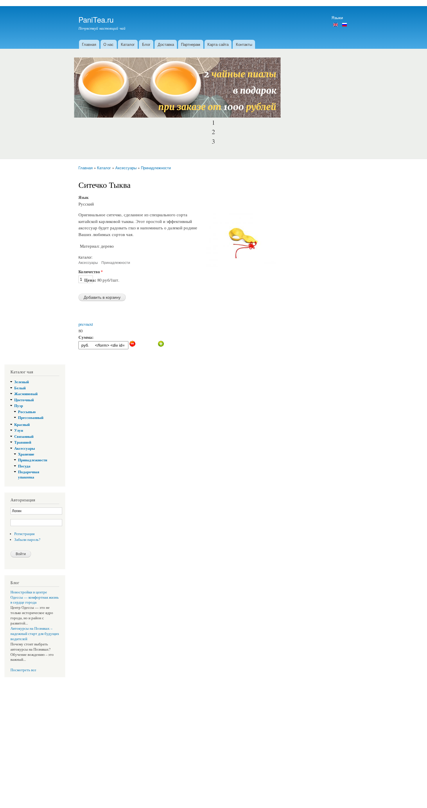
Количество (90, 272)
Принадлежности (156, 167)
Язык (83, 197)
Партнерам (190, 44)
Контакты (244, 44)
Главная (89, 44)
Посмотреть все (23, 669)
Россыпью (27, 411)
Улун (18, 430)
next (89, 324)
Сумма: (86, 337)
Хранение (26, 454)
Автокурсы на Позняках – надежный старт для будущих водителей (34, 633)
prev (82, 324)
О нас (108, 44)
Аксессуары (126, 167)
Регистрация (24, 533)
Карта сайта (218, 44)
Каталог (128, 44)
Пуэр (18, 405)
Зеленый (21, 381)
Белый (20, 387)
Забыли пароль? (27, 539)
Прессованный (30, 417)
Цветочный (24, 399)
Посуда (24, 466)
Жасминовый (25, 393)
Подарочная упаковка (28, 474)
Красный (22, 424)
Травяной (22, 442)
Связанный (23, 436)
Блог (146, 44)
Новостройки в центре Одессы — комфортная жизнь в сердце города (34, 597)
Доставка (166, 44)
